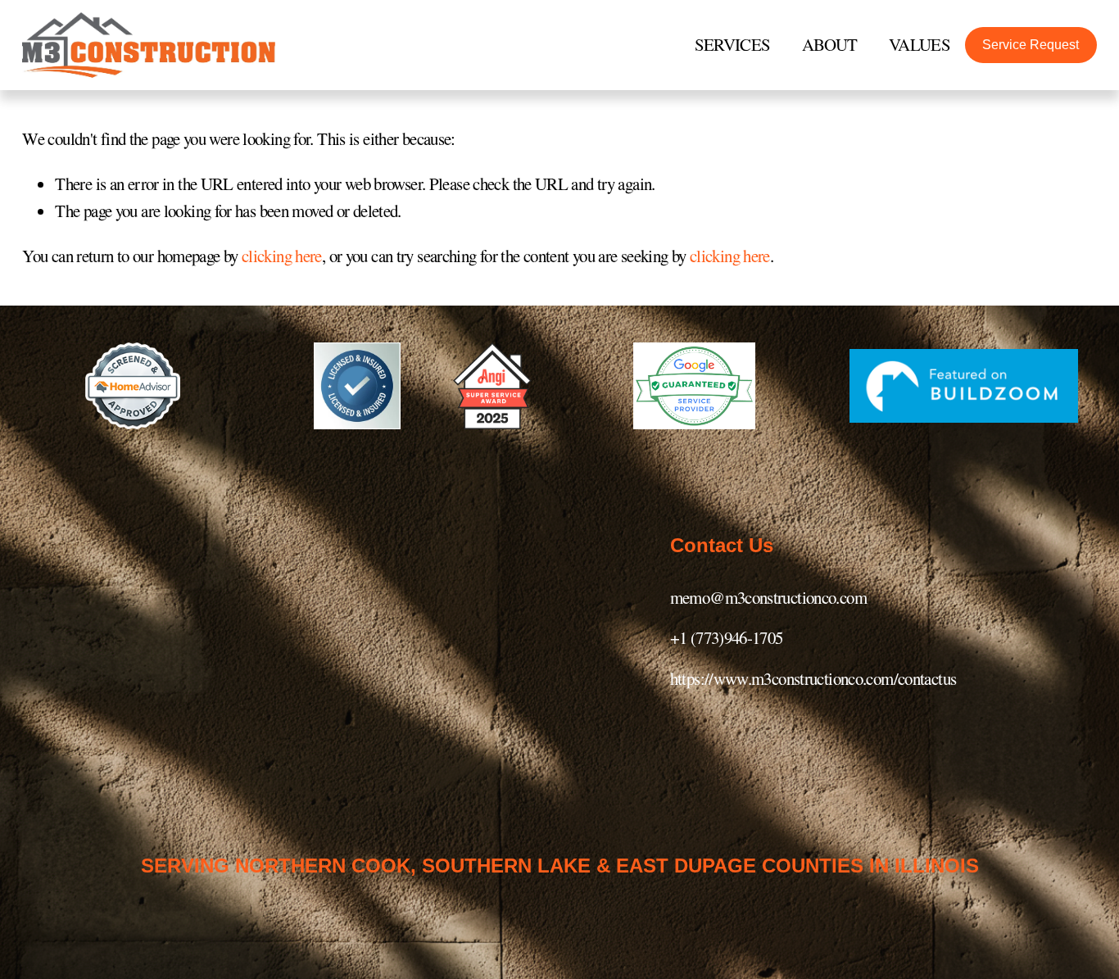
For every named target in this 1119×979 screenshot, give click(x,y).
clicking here (282, 255)
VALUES (919, 44)
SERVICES (733, 44)
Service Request (1030, 45)
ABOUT (830, 44)
